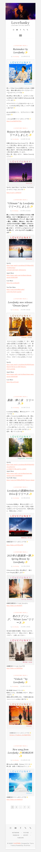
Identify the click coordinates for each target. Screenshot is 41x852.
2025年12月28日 (25, 210)
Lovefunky (20, 23)
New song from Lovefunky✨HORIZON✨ (20, 752)
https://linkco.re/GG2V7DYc (20, 735)
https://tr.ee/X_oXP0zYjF (14, 192)
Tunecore (20, 837)
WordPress (27, 845)
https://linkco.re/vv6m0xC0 (14, 799)
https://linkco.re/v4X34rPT (14, 605)
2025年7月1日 (25, 407)
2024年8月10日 (25, 760)
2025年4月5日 (25, 498)
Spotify (25, 835)
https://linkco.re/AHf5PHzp (15, 668)
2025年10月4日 (25, 309)
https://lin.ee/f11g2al (13, 382)
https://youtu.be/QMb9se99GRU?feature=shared (20, 480)
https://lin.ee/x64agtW (13, 283)
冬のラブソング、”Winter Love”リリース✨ (20, 619)
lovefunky (16, 56)
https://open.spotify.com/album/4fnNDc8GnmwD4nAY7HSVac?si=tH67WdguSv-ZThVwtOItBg (20, 367)
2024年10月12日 (25, 686)
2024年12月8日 (25, 627)
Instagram (15, 832)
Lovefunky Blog (20, 45)
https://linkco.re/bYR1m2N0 (15, 545)
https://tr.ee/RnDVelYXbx (14, 121)
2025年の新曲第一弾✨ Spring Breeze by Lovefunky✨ (20, 559)
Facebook (16, 835)
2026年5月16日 (25, 139)
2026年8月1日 (25, 56)
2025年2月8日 (25, 566)
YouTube (26, 832)
